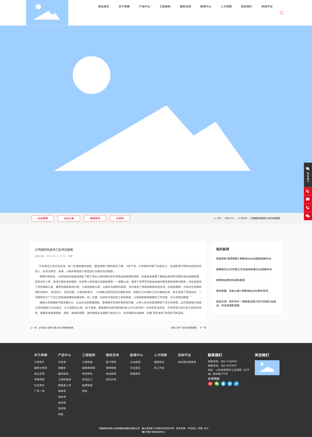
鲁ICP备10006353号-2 (153, 432)
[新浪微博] (210, 383)
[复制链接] (236, 383)
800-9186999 (229, 361)
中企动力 (192, 428)
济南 (200, 428)
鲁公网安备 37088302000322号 (158, 428)
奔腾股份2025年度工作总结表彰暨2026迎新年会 (244, 269)
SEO (206, 428)
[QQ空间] (229, 383)
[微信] (216, 383)
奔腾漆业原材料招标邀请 (230, 280)
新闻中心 (229, 218)
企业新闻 (43, 218)
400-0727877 (229, 365)
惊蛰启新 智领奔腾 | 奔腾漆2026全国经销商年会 (243, 258)
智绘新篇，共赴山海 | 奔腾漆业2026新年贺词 (242, 290)
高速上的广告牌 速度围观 (184, 327)
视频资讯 (95, 218)
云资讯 (120, 218)
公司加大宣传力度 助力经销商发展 (56, 327)
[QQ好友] (223, 383)
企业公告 (69, 218)
